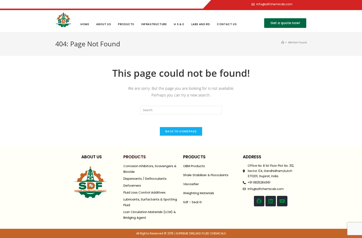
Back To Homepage (181, 131)
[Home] (282, 42)
